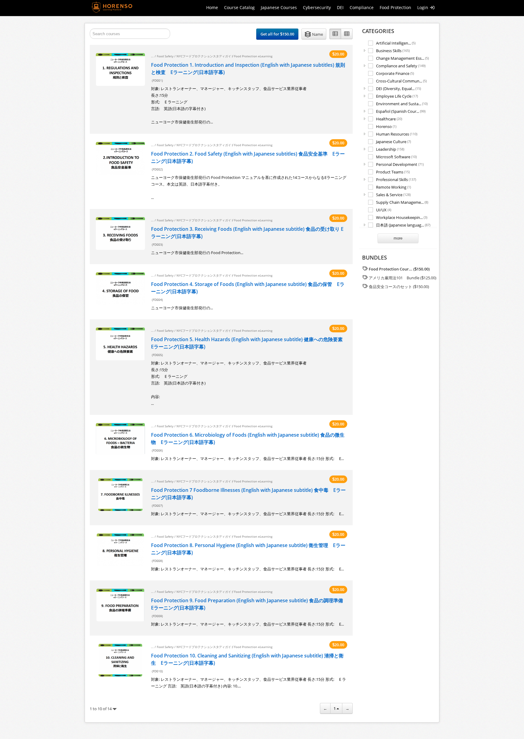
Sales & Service (393, 194)
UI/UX (383, 209)
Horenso (386, 126)
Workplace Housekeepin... (401, 217)
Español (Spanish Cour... (400, 111)
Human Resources (396, 133)
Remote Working (393, 187)
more (398, 238)
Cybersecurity (317, 7)
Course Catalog (239, 7)
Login (423, 7)
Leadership (390, 149)
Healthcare (389, 118)
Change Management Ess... (402, 58)
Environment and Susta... (402, 103)
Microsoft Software (396, 156)
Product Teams (393, 171)
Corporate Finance (395, 73)
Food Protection (395, 7)
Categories (378, 31)
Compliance (362, 7)
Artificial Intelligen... (395, 42)
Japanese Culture (393, 141)
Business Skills (393, 50)
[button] (313, 34)
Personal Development (400, 164)
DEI (340, 7)
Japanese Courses (279, 7)
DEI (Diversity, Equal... (398, 88)
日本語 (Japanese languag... (403, 224)
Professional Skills (396, 179)
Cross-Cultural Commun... (401, 80)
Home (212, 7)
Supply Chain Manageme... (402, 202)
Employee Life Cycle (397, 96)
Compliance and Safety (400, 65)
